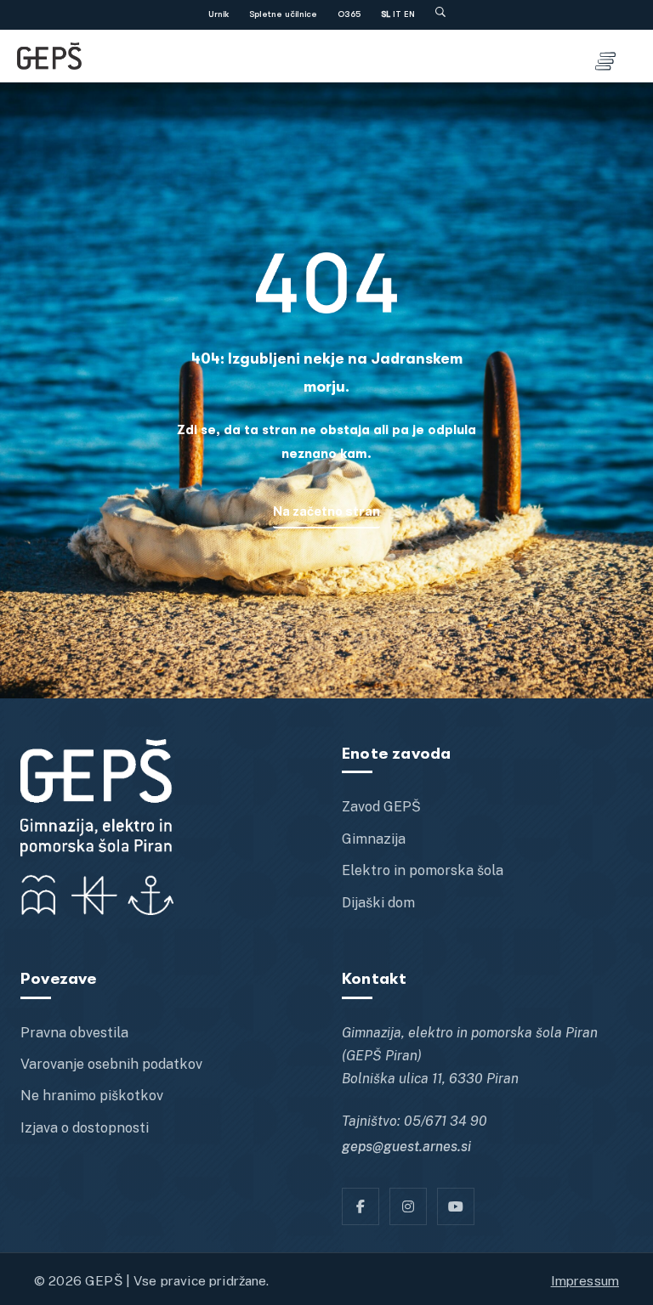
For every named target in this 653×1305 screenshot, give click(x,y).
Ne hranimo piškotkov (91, 1096)
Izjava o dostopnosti (84, 1128)
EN (409, 14)
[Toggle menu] (605, 56)
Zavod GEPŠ (381, 807)
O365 (349, 14)
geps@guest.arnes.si (406, 1146)
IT (397, 14)
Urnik (218, 14)
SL (385, 14)
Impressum (585, 1280)
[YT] (455, 1206)
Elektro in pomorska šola (422, 870)
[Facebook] (360, 1206)
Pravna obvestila (74, 1033)
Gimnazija (374, 839)
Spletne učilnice (283, 14)
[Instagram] (408, 1206)
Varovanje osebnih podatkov (111, 1064)
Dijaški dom (378, 903)
